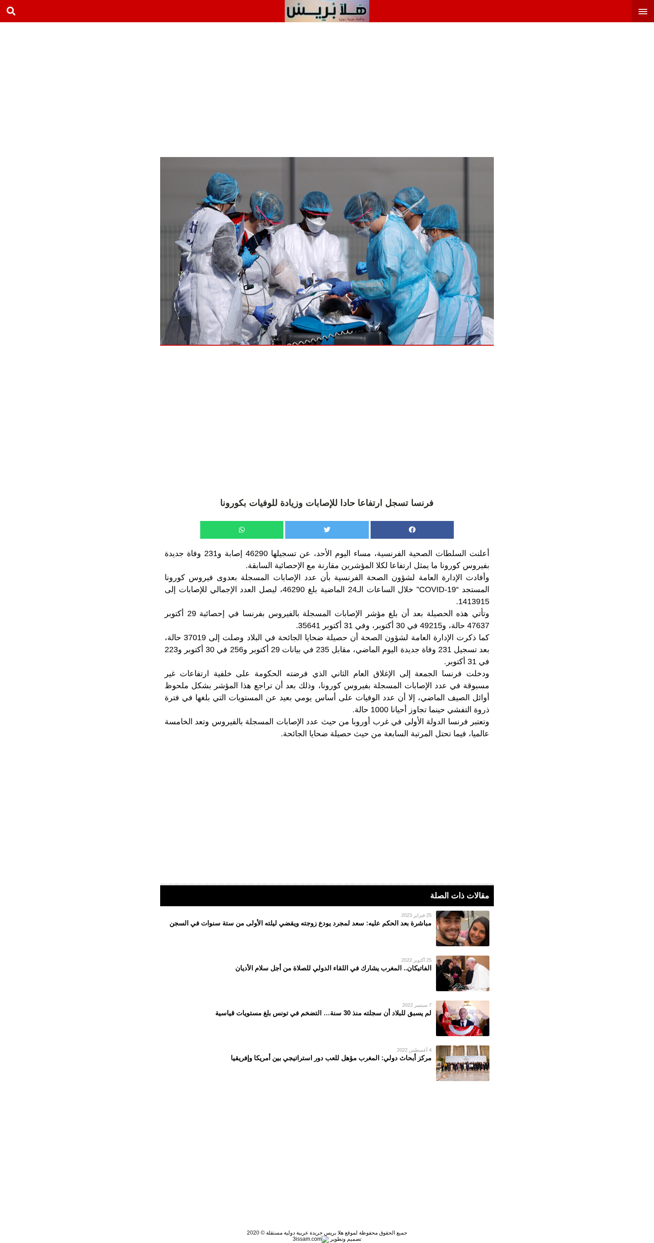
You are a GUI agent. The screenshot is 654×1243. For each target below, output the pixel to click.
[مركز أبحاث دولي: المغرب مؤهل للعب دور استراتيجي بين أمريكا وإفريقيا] (327, 1063)
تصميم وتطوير (345, 1239)
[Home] (327, 11)
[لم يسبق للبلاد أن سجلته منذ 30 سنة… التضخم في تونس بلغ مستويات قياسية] (327, 1018)
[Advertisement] (587, 89)
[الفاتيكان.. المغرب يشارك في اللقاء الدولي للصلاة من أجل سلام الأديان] (327, 973)
